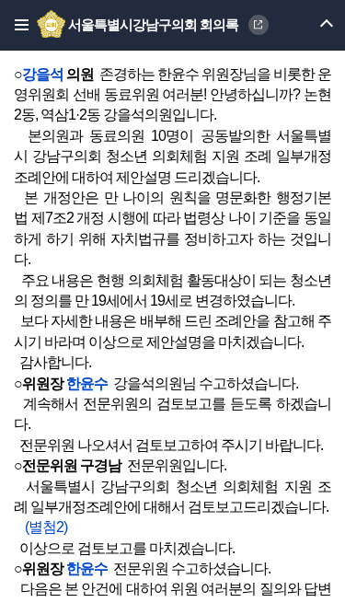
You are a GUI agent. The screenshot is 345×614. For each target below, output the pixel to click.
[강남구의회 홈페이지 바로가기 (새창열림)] (52, 24)
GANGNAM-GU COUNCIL (258, 25)
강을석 (42, 74)
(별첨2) (40, 527)
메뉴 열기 (310, 25)
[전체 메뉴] (16, 25)
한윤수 (87, 383)
